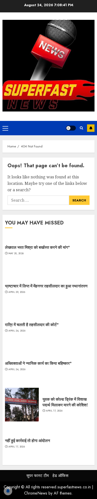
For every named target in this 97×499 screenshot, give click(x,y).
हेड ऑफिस (60, 475)
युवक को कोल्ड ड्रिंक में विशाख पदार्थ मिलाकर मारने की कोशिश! (65, 401)
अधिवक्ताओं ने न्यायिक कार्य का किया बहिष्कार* (38, 363)
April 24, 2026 (16, 331)
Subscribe (91, 128)
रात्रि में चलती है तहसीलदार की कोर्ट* (32, 324)
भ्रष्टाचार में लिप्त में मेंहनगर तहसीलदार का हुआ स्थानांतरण (46, 286)
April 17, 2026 (54, 411)
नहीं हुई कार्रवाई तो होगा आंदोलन (27, 440)
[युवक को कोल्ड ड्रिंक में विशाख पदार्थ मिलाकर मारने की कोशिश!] (22, 404)
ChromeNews (35, 493)
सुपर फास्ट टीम (37, 475)
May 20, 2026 (16, 253)
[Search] (81, 128)
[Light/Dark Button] (71, 128)
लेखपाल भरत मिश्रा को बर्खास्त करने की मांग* (37, 247)
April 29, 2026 (16, 292)
